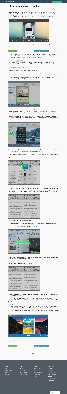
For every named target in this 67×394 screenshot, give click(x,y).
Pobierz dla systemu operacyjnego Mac (42, 51)
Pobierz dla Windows (13, 51)
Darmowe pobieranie (57, 1)
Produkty (30, 1)
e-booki (33, 353)
